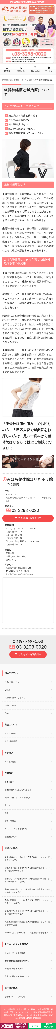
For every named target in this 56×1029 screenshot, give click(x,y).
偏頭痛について (11, 837)
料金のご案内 (10, 705)
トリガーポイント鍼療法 (15, 953)
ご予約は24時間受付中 (28, 518)
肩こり (7, 805)
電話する (21, 69)
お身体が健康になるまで (15, 698)
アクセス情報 (10, 762)
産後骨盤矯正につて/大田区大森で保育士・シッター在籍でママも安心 (27, 858)
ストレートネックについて (16, 829)
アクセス (49, 69)
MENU (7, 69)
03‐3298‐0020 (22, 510)
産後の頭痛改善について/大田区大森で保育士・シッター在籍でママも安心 (27, 890)
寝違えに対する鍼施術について (18, 976)
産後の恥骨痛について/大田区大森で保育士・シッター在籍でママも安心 (27, 901)
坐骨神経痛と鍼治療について (17, 961)
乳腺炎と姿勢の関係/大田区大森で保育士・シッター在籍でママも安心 (27, 923)
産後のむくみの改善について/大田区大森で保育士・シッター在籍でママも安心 (27, 880)
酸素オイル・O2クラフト (15, 997)
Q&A (7, 713)
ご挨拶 (7, 690)
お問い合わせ (35, 69)
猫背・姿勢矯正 (11, 821)
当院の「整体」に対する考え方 (18, 797)
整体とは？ (9, 782)
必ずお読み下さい (12, 682)
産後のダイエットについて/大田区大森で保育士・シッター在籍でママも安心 (27, 869)
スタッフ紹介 (10, 733)
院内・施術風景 (11, 741)
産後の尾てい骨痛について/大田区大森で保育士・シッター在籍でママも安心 (27, 912)
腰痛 (6, 813)
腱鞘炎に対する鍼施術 (14, 968)
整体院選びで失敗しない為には (18, 790)
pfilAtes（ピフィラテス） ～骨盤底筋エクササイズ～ (27, 933)
